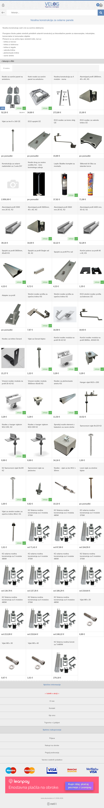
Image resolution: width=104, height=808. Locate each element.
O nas (52, 701)
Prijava (3, 5)
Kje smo (52, 715)
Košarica (101, 5)
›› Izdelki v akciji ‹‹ (52, 693)
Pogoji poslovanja (52, 753)
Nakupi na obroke (52, 745)
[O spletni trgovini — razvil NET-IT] (52, 803)
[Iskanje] (101, 13)
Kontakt (52, 708)
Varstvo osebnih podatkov (52, 760)
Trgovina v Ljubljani (52, 723)
